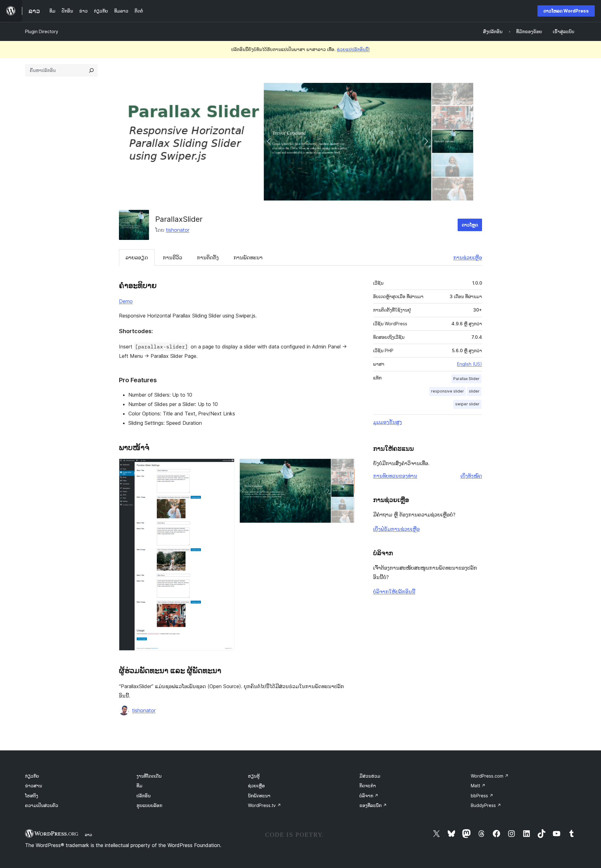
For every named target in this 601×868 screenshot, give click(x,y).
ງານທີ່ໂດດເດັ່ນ (149, 776)
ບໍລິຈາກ (368, 795)
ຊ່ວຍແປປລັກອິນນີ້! (353, 49)
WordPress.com (490, 776)
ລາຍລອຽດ (137, 257)
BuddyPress (486, 805)
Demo (126, 301)
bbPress (482, 795)
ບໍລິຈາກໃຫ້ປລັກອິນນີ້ (394, 591)
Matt (478, 785)
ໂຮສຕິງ (31, 795)
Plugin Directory (41, 31)
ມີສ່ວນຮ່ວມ (369, 776)
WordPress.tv (264, 805)
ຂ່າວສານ (33, 785)
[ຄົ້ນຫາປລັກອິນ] (91, 70)
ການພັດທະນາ (248, 257)
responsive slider (447, 391)
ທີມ (139, 785)
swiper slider (467, 404)
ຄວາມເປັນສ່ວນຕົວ (41, 805)
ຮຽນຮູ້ (254, 776)
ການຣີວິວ (172, 257)
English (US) (469, 364)
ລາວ (88, 834)
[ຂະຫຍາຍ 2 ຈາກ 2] (346, 467)
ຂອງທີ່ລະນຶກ (373, 805)
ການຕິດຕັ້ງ (208, 257)
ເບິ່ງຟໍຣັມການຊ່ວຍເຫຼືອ (396, 529)
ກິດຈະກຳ (367, 785)
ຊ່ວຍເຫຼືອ (256, 785)
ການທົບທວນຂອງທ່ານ (395, 476)
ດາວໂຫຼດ (470, 224)
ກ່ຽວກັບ (32, 776)
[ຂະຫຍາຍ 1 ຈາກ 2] (226, 467)
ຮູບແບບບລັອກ (149, 805)
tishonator (177, 230)
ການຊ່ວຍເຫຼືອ (467, 257)
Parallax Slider (466, 378)
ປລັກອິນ (143, 795)
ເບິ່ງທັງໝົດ (471, 476)
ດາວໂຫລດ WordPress (566, 10)
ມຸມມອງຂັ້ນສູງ (387, 422)
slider (474, 391)
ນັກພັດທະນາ (259, 795)
